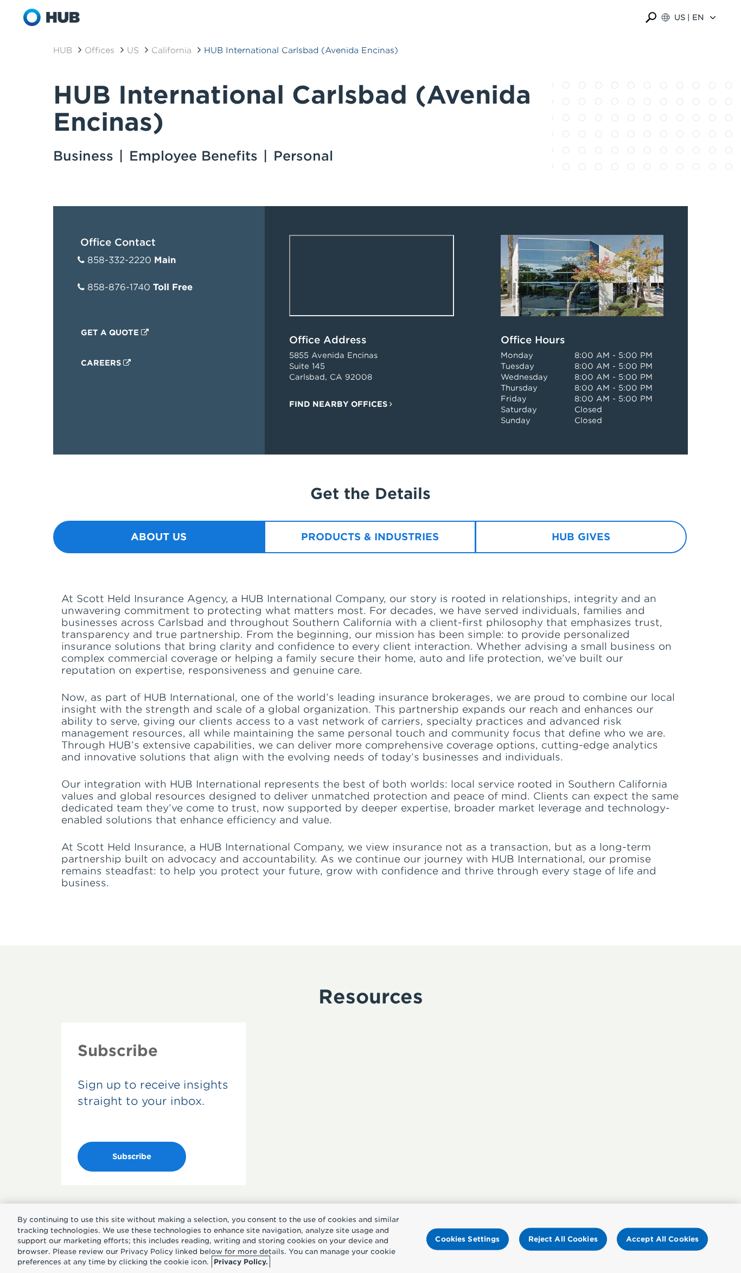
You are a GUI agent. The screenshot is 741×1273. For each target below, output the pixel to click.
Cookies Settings (467, 1239)
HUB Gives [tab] (581, 536)
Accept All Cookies (662, 1239)
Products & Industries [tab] (370, 536)
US (133, 50)
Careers (102, 363)
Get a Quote (111, 332)
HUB (62, 50)
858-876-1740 (118, 287)
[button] (651, 17)
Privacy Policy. (241, 1262)
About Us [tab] (159, 536)
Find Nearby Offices (339, 404)
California (171, 50)
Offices (99, 50)
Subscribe (131, 1156)
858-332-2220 (119, 260)
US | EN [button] (689, 17)
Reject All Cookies (563, 1239)
